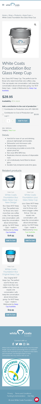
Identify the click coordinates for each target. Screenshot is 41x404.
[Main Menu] (4, 5)
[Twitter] (17, 344)
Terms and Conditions (23, 393)
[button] (35, 25)
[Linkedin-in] (28, 344)
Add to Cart (22, 121)
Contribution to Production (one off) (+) (21, 109)
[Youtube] (20, 344)
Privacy (10, 393)
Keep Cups (12, 130)
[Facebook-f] (13, 344)
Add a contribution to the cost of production (19, 106)
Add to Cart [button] (30, 240)
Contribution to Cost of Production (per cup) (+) (21, 114)
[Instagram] (24, 344)
